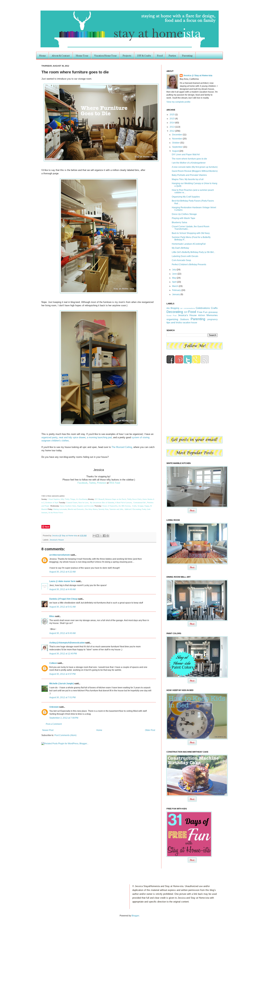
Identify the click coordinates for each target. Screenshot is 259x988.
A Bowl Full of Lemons (123, 503)
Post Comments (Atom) (65, 735)
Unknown (54, 707)
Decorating (174, 312)
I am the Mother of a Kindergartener (189, 163)
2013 (172, 127)
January (176, 294)
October (176, 142)
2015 (172, 118)
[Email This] (94, 535)
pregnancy (212, 319)
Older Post (150, 730)
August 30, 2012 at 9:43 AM (62, 633)
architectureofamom (59, 555)
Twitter (92, 483)
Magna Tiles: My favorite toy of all (188, 179)
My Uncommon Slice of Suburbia (102, 503)
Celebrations (203, 308)
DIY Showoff (99, 499)
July (174, 269)
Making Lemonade (60, 509)
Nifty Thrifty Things (68, 499)
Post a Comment (54, 724)
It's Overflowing (82, 499)
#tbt (168, 308)
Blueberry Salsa (179, 222)
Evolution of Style (52, 503)
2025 (172, 114)
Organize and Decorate (85, 506)
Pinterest (101, 483)
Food (160, 55)
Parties (172, 55)
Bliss (51, 616)
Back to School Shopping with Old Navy (191, 233)
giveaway (213, 312)
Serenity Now (103, 509)
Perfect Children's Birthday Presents (189, 264)
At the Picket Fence (55, 513)
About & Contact (61, 55)
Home (42, 55)
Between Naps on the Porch (115, 499)
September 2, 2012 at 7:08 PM (63, 718)
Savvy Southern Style (68, 506)
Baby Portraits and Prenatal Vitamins (189, 175)
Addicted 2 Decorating (133, 509)
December (177, 134)
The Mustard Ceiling (122, 447)
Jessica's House (57, 540)
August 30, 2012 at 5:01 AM (62, 607)
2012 (172, 131)
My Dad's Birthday (180, 248)
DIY (186, 312)
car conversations (187, 308)
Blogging (175, 308)
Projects (127, 55)
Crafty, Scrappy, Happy (140, 506)
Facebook (83, 483)
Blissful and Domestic (76, 509)
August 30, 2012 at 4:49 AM (62, 589)
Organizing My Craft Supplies (186, 197)
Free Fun (202, 312)
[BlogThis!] (97, 535)
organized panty (49, 437)
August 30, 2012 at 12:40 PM (63, 653)
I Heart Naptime (54, 499)
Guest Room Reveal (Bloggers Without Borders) (195, 171)
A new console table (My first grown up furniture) (195, 167)
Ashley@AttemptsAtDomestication (67, 642)
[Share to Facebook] (104, 535)
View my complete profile (178, 102)
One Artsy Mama (91, 509)
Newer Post (47, 730)
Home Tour (82, 55)
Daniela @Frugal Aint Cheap (63, 599)
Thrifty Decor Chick (134, 499)
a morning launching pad (99, 437)
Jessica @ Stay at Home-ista (65, 535)
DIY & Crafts (144, 55)
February (176, 290)
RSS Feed (114, 483)
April (174, 282)
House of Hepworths (110, 506)
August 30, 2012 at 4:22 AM (62, 572)
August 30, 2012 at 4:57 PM (62, 674)
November (177, 138)
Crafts (214, 308)
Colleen (53, 663)
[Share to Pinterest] (107, 535)
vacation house (190, 322)
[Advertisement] (36, 948)
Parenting (187, 55)
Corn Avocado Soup (181, 260)
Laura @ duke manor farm (62, 581)
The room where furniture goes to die (189, 159)
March (175, 286)
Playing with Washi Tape (183, 218)
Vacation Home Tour (105, 55)
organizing (172, 319)
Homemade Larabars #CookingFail (189, 244)
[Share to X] (101, 535)
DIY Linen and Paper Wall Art (186, 154)
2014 (172, 122)
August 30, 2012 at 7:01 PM (62, 697)
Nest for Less (83, 503)
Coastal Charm (71, 503)
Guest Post (171, 315)
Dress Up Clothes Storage (184, 214)
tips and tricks (174, 322)
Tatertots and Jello (116, 509)
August (175, 151)
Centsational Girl (139, 503)
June (174, 274)
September (177, 147)
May (174, 278)
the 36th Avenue (125, 506)
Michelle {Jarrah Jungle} (61, 683)
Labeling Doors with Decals (185, 256)
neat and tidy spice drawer (72, 437)
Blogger (135, 915)
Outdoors (184, 319)
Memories (212, 315)
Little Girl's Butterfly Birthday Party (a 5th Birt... (193, 252)
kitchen (201, 315)
